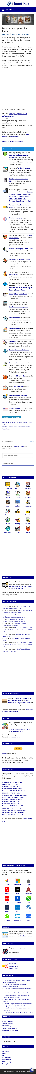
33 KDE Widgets (7, 1026)
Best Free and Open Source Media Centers (18, 993)
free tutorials (14, 137)
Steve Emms (16, 34)
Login (32, 441)
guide (24, 950)
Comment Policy (18, 446)
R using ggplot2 (17, 588)
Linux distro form (17, 731)
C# (18, 703)
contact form (15, 737)
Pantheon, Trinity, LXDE (10, 1030)
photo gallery (15, 417)
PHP (28, 703)
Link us (4, 1053)
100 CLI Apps (13, 968)
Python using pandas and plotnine (20, 586)
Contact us (5, 1051)
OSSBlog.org (6, 1062)
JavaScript (6, 417)
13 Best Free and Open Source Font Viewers (19, 1012)
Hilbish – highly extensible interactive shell (18, 1004)
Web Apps (25, 34)
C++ (14, 703)
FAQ (3, 1055)
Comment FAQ (7, 1057)
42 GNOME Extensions (9, 1028)
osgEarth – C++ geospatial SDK (15, 1006)
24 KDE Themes (7, 1024)
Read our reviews (26, 936)
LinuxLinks (29, 1071)
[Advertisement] (18, 89)
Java (27, 700)
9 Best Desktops (7, 1021)
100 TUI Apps (13, 966)
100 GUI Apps (13, 964)
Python (10, 703)
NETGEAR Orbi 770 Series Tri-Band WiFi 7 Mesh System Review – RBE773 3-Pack (18, 630)
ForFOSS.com (6, 1059)
